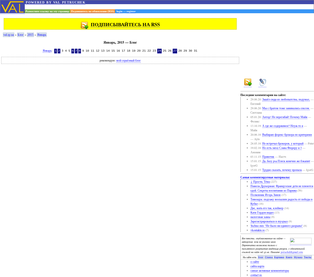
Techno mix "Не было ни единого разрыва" (276, 226)
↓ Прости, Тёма (260, 181)
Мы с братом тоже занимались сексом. (286, 108)
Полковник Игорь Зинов (265, 195)
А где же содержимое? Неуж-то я (282, 126)
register (131, 11)
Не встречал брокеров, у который (282, 143)
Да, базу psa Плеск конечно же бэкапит (286, 161)
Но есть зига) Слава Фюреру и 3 (282, 148)
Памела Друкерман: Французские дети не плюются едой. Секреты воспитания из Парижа (281, 188)
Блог (21, 34)
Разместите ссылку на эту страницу (47, 11)
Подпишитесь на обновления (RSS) (92, 11)
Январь (41, 34)
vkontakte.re (257, 230)
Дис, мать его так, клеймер (266, 208)
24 (159, 51)
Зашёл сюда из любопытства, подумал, (286, 99)
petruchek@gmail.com (292, 252)
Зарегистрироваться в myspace (269, 221)
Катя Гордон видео (262, 212)
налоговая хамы (260, 217)
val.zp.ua (8, 34)
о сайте (254, 262)
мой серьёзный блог (128, 60)
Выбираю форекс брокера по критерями (287, 134)
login (119, 11)
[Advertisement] (169, 7)
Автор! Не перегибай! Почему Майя (284, 117)
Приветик (268, 156)
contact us (256, 275)
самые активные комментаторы (269, 270)
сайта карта (257, 266)
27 (175, 51)
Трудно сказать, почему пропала (282, 170)
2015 (30, 34)
